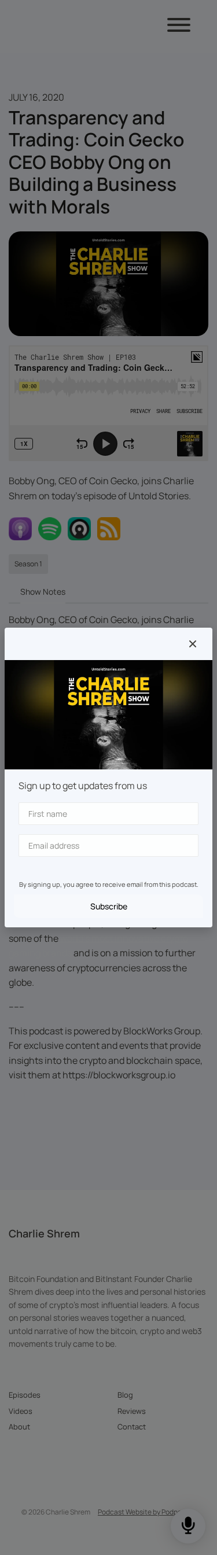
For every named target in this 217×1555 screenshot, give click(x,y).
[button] (192, 644)
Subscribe (108, 906)
